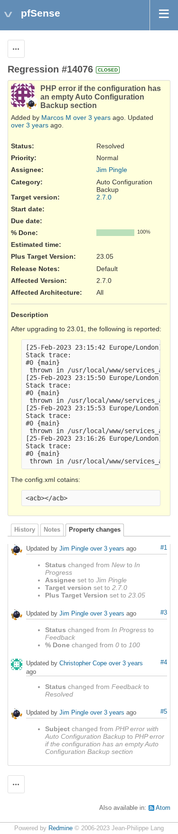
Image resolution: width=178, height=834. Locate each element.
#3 (163, 612)
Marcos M (56, 117)
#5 (163, 711)
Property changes (95, 529)
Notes (52, 529)
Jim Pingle (111, 169)
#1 (163, 547)
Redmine (60, 828)
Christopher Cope (83, 663)
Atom (163, 808)
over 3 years (92, 117)
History (24, 529)
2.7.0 (104, 197)
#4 (163, 662)
